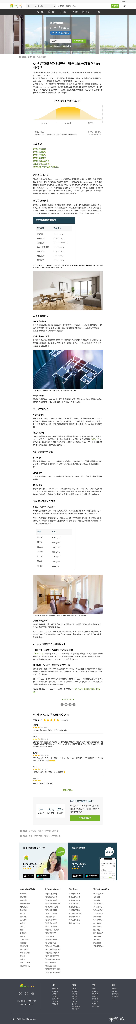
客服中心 (114, 989)
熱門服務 (74, 994)
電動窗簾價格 (98, 946)
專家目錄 (74, 1004)
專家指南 (95, 996)
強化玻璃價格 (98, 910)
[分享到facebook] (63, 704)
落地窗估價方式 (39, 149)
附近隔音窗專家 (50, 933)
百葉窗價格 (97, 936)
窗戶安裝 (32, 831)
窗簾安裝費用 (98, 903)
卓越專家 (95, 1001)
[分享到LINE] (73, 704)
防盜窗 (22, 959)
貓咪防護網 (24, 946)
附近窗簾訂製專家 (51, 897)
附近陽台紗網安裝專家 (53, 972)
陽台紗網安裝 (25, 966)
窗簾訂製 (23, 900)
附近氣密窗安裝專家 (52, 930)
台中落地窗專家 (74, 900)
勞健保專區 (95, 1006)
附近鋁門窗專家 (50, 917)
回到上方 (68, 700)
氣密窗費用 (97, 923)
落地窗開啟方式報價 (41, 161)
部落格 (54, 994)
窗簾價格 (96, 900)
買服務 (74, 989)
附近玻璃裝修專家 (51, 910)
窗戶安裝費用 (98, 920)
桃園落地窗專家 (74, 903)
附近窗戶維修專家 (51, 926)
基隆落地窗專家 (74, 920)
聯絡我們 (55, 1004)
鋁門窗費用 (97, 917)
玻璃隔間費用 (98, 913)
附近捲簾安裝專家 (51, 900)
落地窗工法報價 (39, 158)
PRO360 (22, 57)
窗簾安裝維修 (25, 903)
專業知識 (74, 1001)
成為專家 (115, 6)
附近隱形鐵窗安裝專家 (53, 949)
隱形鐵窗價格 (98, 933)
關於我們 (55, 989)
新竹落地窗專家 (74, 917)
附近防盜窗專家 (50, 966)
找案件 (94, 989)
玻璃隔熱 (23, 933)
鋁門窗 (22, 913)
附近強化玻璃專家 (51, 913)
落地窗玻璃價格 (39, 152)
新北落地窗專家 (74, 897)
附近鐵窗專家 (49, 936)
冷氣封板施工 (25, 940)
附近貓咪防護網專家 (52, 953)
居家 (30, 836)
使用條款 (114, 991)
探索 (74, 6)
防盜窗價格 (97, 943)
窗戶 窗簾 (38, 836)
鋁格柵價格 (97, 940)
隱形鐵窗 (23, 943)
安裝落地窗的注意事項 (42, 164)
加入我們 (55, 996)
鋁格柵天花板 (25, 953)
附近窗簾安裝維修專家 (53, 903)
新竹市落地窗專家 (75, 913)
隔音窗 (22, 926)
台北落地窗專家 (74, 894)
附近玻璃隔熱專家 (51, 940)
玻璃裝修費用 (98, 907)
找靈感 (68, 6)
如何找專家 (75, 991)
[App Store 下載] (28, 876)
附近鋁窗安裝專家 (51, 920)
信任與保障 (115, 996)
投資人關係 (55, 999)
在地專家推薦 (76, 1006)
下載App (123, 1)
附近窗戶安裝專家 (51, 923)
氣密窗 (22, 923)
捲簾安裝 (23, 897)
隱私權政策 (115, 994)
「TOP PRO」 (38, 654)
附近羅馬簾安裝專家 (52, 907)
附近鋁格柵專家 (50, 962)
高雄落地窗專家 (74, 907)
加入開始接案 (67, 46)
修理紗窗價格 (98, 894)
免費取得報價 (79, 41)
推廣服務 (95, 999)
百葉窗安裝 (24, 949)
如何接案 (95, 994)
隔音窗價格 (97, 926)
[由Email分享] (66, 704)
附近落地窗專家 (50, 943)
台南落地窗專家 (74, 910)
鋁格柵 (22, 956)
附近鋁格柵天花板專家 (53, 959)
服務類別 (61, 6)
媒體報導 (55, 991)
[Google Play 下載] (42, 876)
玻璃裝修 (23, 910)
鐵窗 (21, 930)
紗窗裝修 (23, 894)
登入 (124, 6)
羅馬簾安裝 (24, 907)
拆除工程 (95, 439)
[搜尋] (54, 6)
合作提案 (55, 1001)
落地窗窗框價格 (39, 155)
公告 (113, 999)
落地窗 (40, 831)
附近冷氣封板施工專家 (53, 946)
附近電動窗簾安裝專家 (53, 969)
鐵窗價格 (96, 930)
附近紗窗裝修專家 (51, 894)
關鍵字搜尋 (75, 1009)
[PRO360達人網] (20, 994)
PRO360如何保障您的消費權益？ (46, 167)
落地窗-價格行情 (52, 831)
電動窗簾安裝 (25, 962)
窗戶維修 (23, 920)
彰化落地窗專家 (74, 923)
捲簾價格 (96, 897)
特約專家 (95, 1004)
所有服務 (74, 996)
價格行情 (31, 57)
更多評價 (67, 790)
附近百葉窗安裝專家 (52, 956)
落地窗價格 (41, 57)
